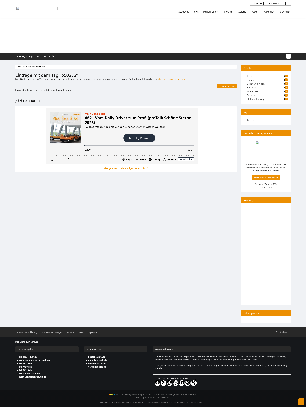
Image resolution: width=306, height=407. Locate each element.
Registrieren (273, 3)
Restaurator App (96, 357)
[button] (282, 3)
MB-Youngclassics (97, 363)
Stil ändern (282, 332)
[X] (163, 383)
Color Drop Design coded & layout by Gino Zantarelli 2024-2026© (143, 394)
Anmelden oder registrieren (266, 177)
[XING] (194, 383)
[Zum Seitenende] (301, 401)
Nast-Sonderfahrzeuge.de (32, 376)
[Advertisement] (126, 201)
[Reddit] (169, 383)
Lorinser (251, 120)
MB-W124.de (25, 363)
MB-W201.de (25, 366)
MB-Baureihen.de (28, 357)
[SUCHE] (288, 3)
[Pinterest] (188, 383)
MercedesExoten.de (29, 373)
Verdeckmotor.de (97, 366)
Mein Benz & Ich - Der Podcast (34, 360)
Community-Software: (153, 397)
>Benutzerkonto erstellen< (172, 78)
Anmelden (257, 3)
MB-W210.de (25, 370)
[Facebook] (157, 383)
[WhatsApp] (175, 383)
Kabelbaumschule (97, 360)
